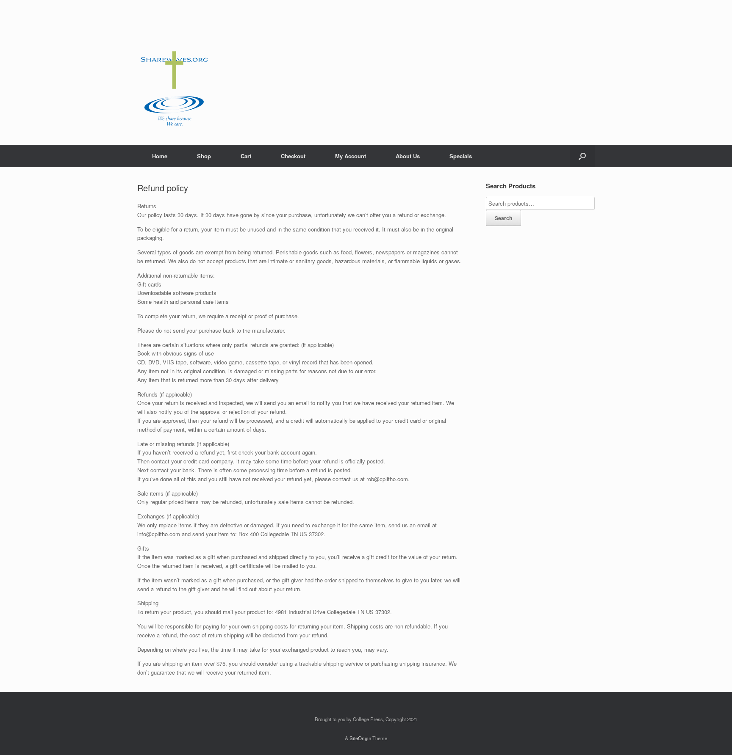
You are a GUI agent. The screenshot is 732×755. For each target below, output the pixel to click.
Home (159, 156)
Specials (460, 156)
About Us (408, 156)
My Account (350, 156)
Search (503, 218)
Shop (204, 156)
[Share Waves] (174, 72)
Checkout (293, 156)
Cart (246, 156)
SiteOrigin (360, 738)
